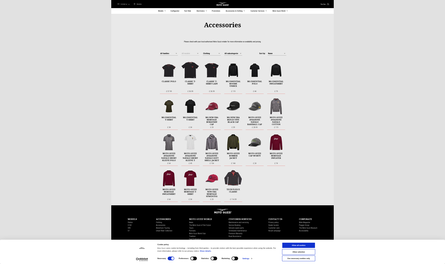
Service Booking (234, 225)
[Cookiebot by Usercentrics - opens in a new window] (142, 259)
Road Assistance (235, 236)
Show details (205, 251)
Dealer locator (273, 225)
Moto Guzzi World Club (197, 233)
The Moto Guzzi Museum (308, 228)
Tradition (192, 236)
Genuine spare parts (236, 228)
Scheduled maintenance (238, 231)
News (191, 222)
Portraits (192, 231)
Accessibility (303, 231)
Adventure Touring (163, 228)
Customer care (274, 228)
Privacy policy (273, 222)
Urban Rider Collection (164, 231)
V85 (129, 228)
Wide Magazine (304, 222)
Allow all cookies (298, 245)
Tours (191, 228)
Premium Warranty (235, 233)
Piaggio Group (304, 225)
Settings (245, 258)
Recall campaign (274, 231)
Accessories (160, 225)
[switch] (193, 258)
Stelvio (130, 222)
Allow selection (298, 252)
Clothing (159, 222)
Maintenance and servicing (239, 222)
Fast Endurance (195, 239)
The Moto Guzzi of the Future (200, 225)
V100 (130, 225)
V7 (129, 231)
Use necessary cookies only (298, 258)
